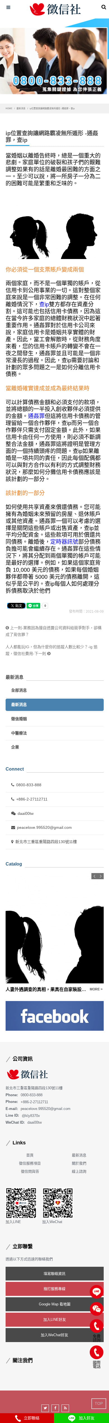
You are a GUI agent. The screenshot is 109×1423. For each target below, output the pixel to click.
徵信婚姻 (19, 719)
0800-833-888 (28, 785)
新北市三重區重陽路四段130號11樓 (46, 841)
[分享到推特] (45, 1408)
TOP (99, 1403)
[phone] (96, 1326)
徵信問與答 (30, 1171)
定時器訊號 (64, 542)
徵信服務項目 (30, 1163)
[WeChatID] (96, 1309)
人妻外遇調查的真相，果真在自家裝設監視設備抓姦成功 (46, 989)
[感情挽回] (54, 61)
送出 (98, 20)
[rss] (65, 1408)
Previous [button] (94, 876)
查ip (44, 304)
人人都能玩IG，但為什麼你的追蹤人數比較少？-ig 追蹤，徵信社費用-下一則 (52, 650)
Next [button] (101, 876)
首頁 (30, 1155)
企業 (15, 747)
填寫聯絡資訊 (54, 1274)
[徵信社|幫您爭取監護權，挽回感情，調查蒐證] (56, 9)
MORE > (96, 989)
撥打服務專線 (54, 1289)
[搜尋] (103, 7)
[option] (55, 933)
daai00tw (26, 813)
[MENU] (8, 7)
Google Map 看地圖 (54, 1304)
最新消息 (20, 108)
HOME (9, 108)
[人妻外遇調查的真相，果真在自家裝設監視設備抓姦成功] (55, 928)
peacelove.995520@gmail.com (44, 827)
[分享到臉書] (55, 1408)
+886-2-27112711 (32, 799)
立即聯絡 (30, 1418)
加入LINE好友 (54, 1319)
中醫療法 (19, 733)
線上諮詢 (79, 1171)
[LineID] (96, 1292)
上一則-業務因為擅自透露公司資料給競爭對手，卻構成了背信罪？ (53, 631)
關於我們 (79, 1163)
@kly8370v (31, 1115)
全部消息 (19, 690)
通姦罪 (36, 416)
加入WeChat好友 (54, 1335)
